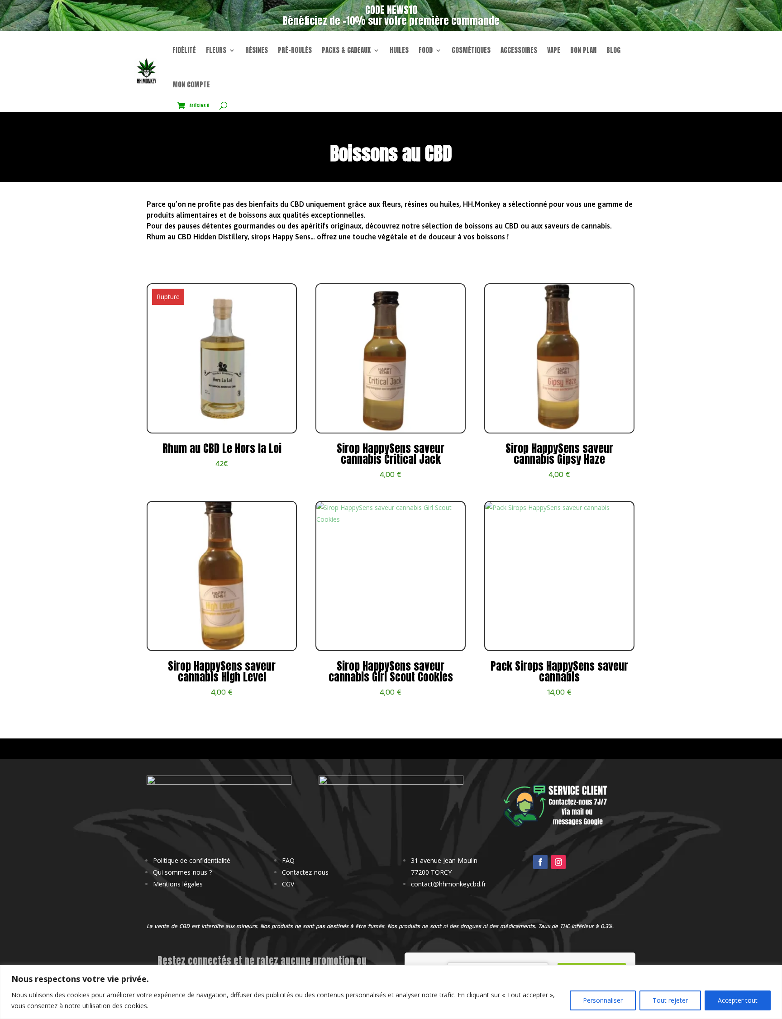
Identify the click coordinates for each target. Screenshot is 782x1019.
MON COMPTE (191, 84)
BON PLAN (583, 50)
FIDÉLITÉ (184, 50)
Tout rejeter (670, 1000)
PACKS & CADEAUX (346, 50)
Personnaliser (603, 1000)
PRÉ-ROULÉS (295, 50)
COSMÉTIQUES (471, 50)
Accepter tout (738, 1000)
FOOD (426, 50)
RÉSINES (256, 50)
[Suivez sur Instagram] (558, 862)
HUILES (399, 50)
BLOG (613, 50)
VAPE (553, 50)
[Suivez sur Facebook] (540, 862)
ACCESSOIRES (519, 50)
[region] (391, 992)
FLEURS (216, 50)
